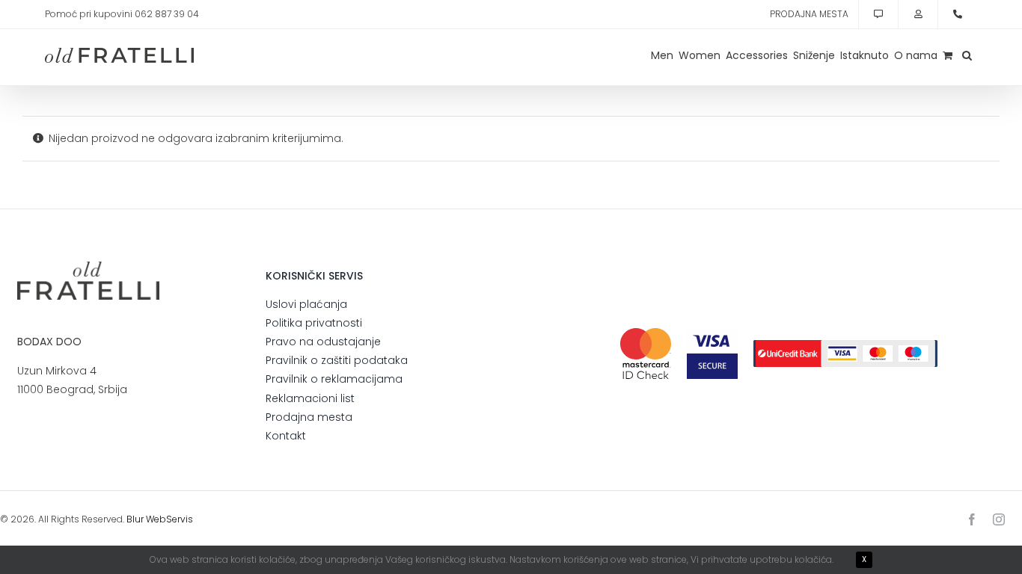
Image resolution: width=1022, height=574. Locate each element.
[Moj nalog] (918, 14)
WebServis (169, 519)
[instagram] (999, 519)
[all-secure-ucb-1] (845, 345)
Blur (135, 519)
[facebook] (972, 519)
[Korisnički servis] (878, 14)
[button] (967, 55)
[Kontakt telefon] (957, 14)
